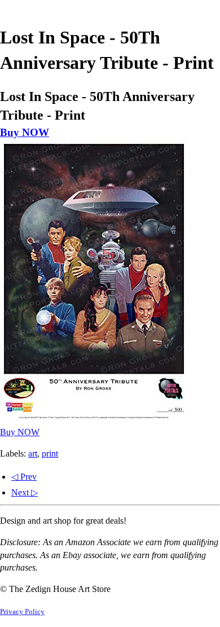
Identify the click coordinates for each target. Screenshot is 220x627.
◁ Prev (24, 476)
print (50, 453)
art (32, 453)
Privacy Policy (22, 612)
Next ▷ (24, 492)
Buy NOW (24, 132)
